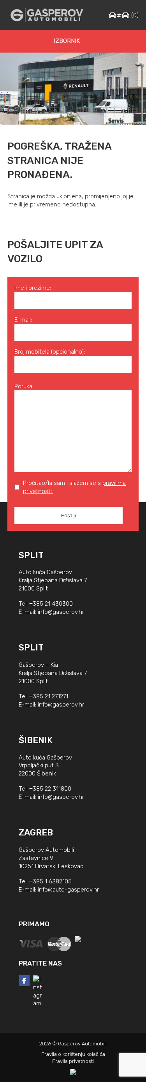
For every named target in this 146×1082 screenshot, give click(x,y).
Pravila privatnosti (73, 1061)
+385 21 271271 (48, 696)
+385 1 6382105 (50, 881)
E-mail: (23, 319)
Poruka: (23, 386)
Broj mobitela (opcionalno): (49, 351)
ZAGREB (36, 832)
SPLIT (31, 555)
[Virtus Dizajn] (73, 1072)
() (135, 15)
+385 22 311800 (50, 788)
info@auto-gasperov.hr (68, 889)
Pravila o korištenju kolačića (73, 1054)
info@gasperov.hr (61, 611)
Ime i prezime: (32, 287)
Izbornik (67, 40)
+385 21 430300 (51, 603)
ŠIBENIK (36, 740)
